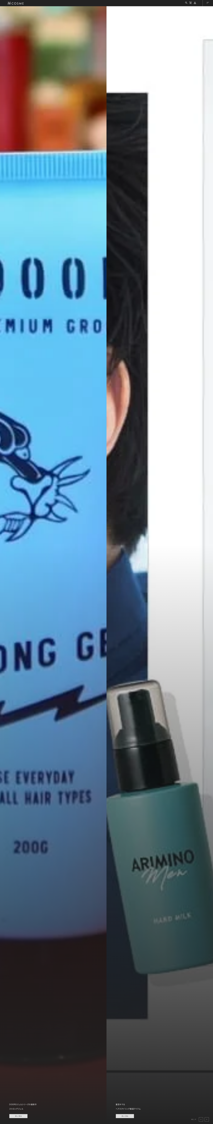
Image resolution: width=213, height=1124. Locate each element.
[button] (201, 1119)
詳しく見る (18, 1116)
